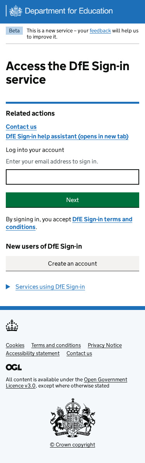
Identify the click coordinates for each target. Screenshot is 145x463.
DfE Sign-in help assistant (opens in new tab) (67, 136)
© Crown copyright (72, 444)
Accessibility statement (33, 353)
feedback (100, 30)
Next (72, 200)
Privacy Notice (105, 345)
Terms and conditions (56, 345)
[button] (45, 287)
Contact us (21, 126)
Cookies (15, 345)
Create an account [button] (72, 263)
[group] (72, 287)
